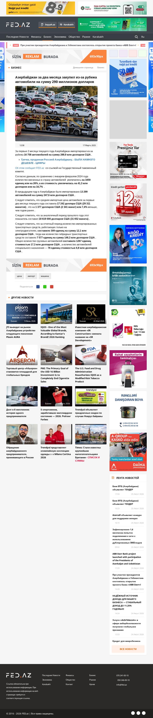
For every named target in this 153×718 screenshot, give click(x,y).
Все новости (128, 649)
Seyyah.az (50, 24)
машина (45, 276)
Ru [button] (143, 36)
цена (19, 276)
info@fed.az (121, 684)
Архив (92, 684)
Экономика (60, 36)
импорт (31, 276)
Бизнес (48, 36)
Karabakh (69, 24)
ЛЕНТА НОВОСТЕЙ (127, 478)
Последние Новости (17, 36)
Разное (86, 36)
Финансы (36, 36)
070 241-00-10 (122, 675)
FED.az (40, 168)
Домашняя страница (83, 67)
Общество (74, 36)
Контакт (69, 684)
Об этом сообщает (25, 168)
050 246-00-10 (123, 680)
